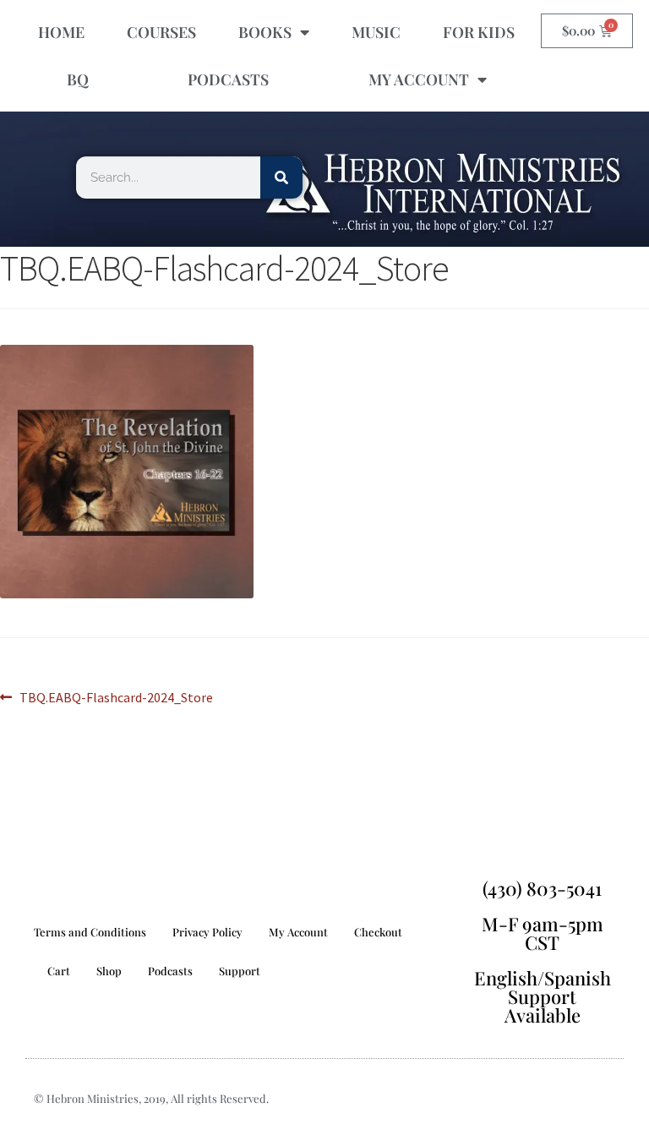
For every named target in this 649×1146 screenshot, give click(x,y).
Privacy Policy (207, 932)
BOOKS (265, 32)
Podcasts (170, 970)
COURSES (161, 32)
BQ (78, 79)
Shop (109, 970)
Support (239, 970)
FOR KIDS (479, 32)
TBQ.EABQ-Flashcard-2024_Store (116, 696)
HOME (61, 32)
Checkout (378, 932)
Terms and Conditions (90, 932)
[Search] (281, 177)
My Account (298, 932)
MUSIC (376, 32)
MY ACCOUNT (418, 79)
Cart (58, 970)
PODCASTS (228, 79)
